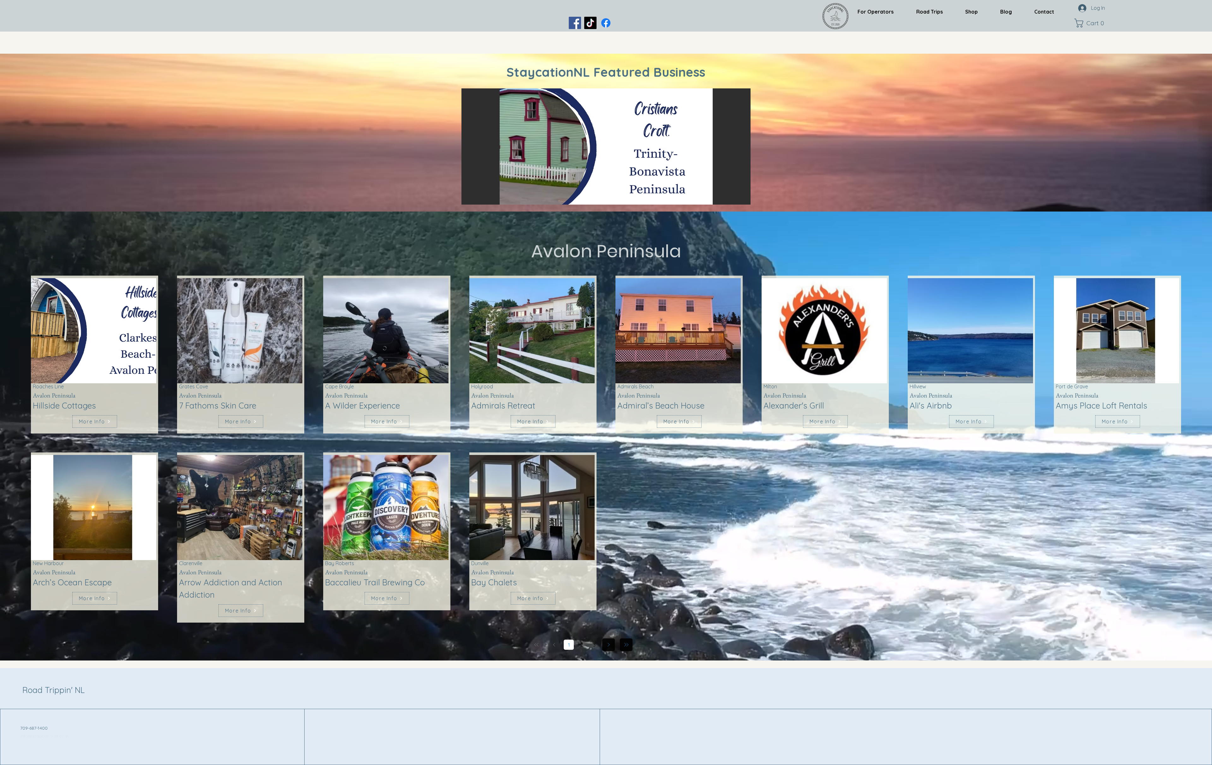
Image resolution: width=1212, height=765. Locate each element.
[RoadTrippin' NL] (606, 23)
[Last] (626, 644)
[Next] (608, 644)
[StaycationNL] (575, 23)
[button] (1090, 23)
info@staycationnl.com (44, 736)
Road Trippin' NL (53, 690)
